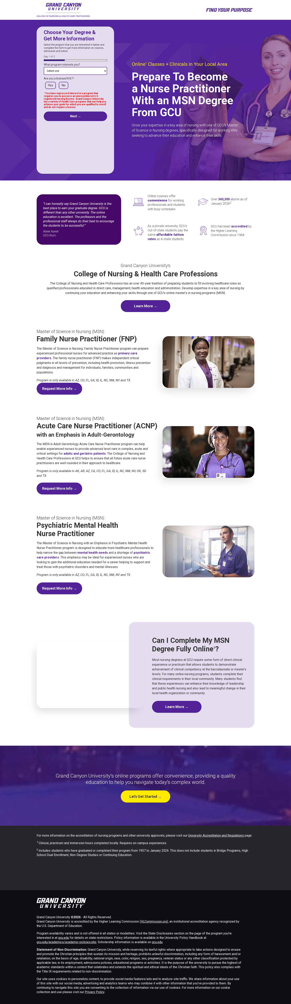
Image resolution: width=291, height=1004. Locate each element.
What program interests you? (62, 64)
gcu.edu (63, 938)
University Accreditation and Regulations (216, 835)
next (75, 116)
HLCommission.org (154, 921)
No (64, 85)
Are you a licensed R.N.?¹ (59, 78)
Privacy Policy (94, 992)
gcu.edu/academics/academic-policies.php (66, 942)
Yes (50, 85)
